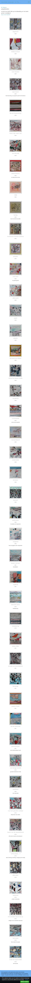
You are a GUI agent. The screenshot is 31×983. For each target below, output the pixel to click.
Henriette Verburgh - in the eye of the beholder (11, 2)
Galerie (4, 7)
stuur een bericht (5, 14)
